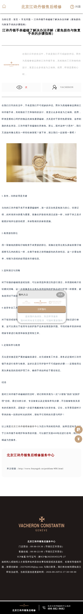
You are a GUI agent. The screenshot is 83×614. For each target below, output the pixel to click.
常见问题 (26, 19)
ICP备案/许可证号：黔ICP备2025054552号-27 (41, 557)
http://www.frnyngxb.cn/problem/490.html (41, 468)
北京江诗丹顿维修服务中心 (25, 426)
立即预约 (41, 309)
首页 (15, 19)
